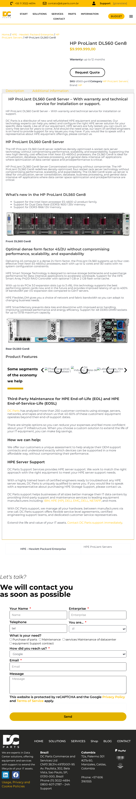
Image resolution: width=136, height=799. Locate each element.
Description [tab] (15, 91)
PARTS (72, 13)
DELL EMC (72, 500)
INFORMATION (90, 13)
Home (5, 34)
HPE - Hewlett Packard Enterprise (32, 34)
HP (80, 85)
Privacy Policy (113, 697)
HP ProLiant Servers (115, 81)
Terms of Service (30, 701)
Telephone (18, 622)
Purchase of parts (25, 639)
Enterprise (78, 609)
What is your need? (25, 636)
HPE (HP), (57, 500)
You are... (76, 622)
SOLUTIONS (40, 13)
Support (105, 3)
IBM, (47, 500)
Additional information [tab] (50, 91)
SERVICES (57, 13)
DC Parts (13, 410)
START (24, 13)
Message (17, 674)
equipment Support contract (33, 643)
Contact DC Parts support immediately (94, 522)
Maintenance (51, 639)
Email (15, 660)
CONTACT (59, 18)
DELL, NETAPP (91, 500)
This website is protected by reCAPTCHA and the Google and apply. (67, 699)
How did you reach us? (29, 648)
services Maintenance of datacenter (91, 639)
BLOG (107, 741)
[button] (131, 16)
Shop (94, 741)
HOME (38, 741)
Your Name (19, 609)
